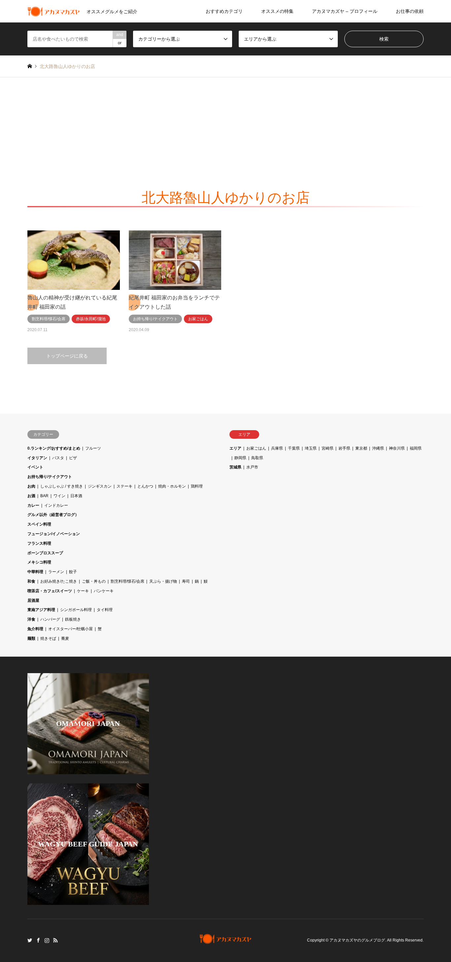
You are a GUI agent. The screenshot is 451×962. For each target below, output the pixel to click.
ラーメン (56, 571)
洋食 (31, 619)
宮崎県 (327, 448)
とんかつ (145, 486)
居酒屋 (33, 600)
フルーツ (93, 448)
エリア (235, 448)
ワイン (59, 496)
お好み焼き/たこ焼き (58, 581)
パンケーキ (104, 591)
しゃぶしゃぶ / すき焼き (61, 486)
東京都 (361, 448)
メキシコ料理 (39, 562)
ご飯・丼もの (94, 581)
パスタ (58, 458)
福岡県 (416, 448)
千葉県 (294, 448)
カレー (33, 505)
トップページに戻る (67, 356)
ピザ (73, 458)
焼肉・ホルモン (172, 486)
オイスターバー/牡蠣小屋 (70, 629)
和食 (31, 581)
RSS (55, 940)
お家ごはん (256, 448)
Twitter (29, 940)
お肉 (31, 486)
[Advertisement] (225, 127)
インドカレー (56, 505)
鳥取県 (257, 458)
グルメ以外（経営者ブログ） (53, 514)
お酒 (31, 496)
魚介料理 (35, 629)
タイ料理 (105, 609)
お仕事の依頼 (410, 11)
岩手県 (344, 448)
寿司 (186, 581)
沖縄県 (378, 448)
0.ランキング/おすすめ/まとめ (53, 448)
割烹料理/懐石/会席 (127, 581)
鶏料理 (197, 486)
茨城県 (235, 467)
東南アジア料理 (41, 609)
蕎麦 (65, 638)
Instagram (47, 940)
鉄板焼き (73, 619)
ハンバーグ (50, 619)
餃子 (73, 571)
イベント (35, 467)
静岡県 (240, 458)
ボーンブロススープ (45, 553)
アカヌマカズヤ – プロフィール (344, 11)
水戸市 (252, 467)
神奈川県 (397, 448)
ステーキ (124, 486)
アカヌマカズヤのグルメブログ (357, 940)
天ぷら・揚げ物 (163, 581)
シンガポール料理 (76, 609)
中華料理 (35, 571)
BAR (44, 496)
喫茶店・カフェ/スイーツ (49, 591)
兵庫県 (277, 448)
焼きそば (48, 638)
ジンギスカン (100, 486)
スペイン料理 (39, 524)
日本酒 (76, 496)
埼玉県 (311, 448)
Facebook (38, 940)
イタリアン (37, 458)
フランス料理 (39, 543)
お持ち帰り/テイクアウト (49, 476)
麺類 (31, 638)
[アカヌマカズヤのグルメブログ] (225, 940)
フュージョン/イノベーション (53, 534)
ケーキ (83, 591)
